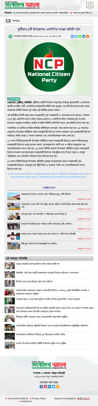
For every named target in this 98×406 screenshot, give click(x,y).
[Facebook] (72, 36)
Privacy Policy (39, 398)
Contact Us (26, 401)
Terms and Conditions (18, 398)
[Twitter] (76, 36)
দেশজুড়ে (16, 20)
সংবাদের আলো (57, 376)
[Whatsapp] (80, 36)
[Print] (87, 36)
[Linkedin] (83, 36)
